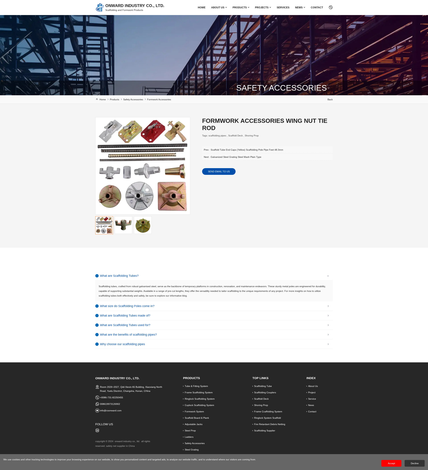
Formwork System (194, 411)
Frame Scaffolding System (199, 392)
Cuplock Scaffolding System (199, 405)
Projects (262, 7)
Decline (415, 463)
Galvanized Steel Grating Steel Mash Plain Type (236, 157)
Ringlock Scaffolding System (200, 398)
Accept (391, 463)
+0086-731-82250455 (111, 397)
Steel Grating (192, 449)
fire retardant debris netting (269, 424)
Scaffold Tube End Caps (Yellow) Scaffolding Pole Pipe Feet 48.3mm (247, 149)
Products (240, 7)
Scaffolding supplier (264, 430)
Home (201, 7)
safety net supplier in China (120, 446)
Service (312, 398)
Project (311, 392)
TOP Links (260, 378)
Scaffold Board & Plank (197, 418)
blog (184, 295)
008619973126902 (110, 404)
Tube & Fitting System (196, 386)
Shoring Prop (252, 135)
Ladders (189, 437)
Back (330, 99)
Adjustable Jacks (193, 424)
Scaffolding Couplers (265, 392)
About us (217, 7)
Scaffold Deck (235, 135)
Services (283, 7)
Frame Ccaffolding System (268, 411)
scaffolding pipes (217, 135)
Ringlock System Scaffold (267, 418)
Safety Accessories (133, 99)
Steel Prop (190, 430)
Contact (317, 7)
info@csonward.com (111, 410)
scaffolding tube (263, 386)
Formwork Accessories (159, 99)
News (299, 7)
